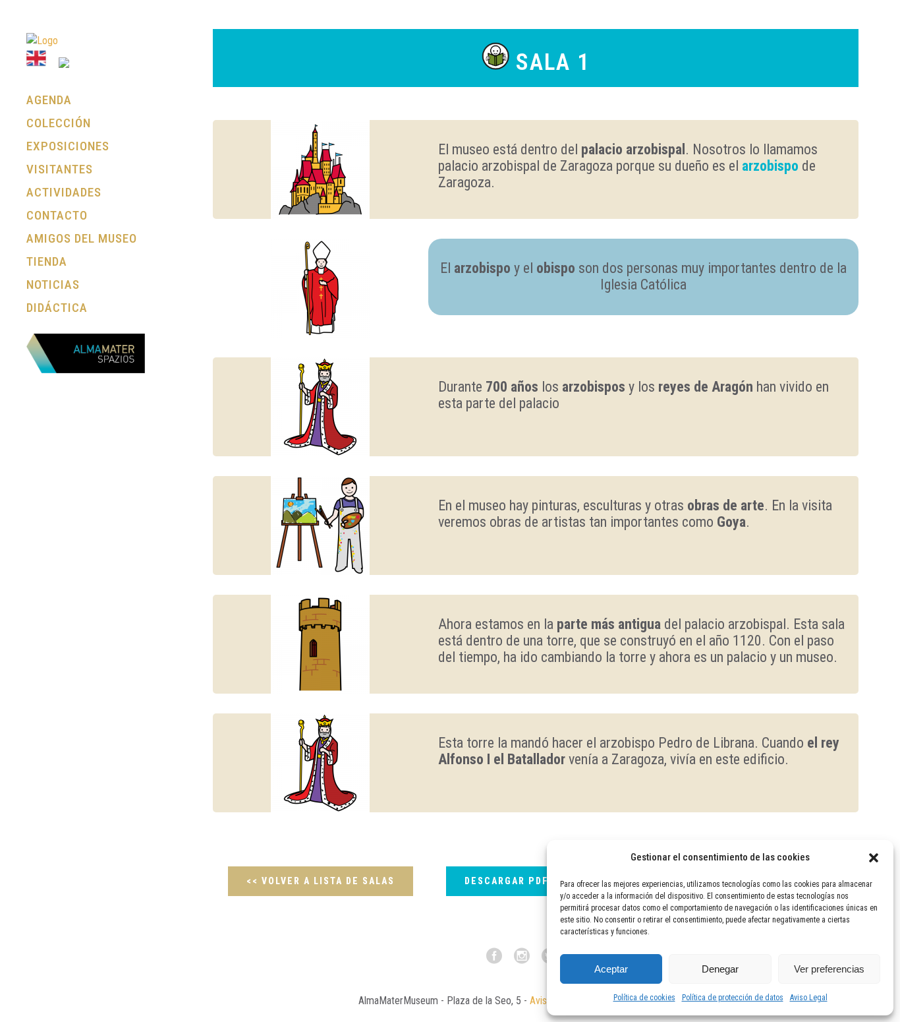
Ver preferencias (829, 969)
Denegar (720, 969)
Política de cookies (644, 997)
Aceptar (611, 969)
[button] (873, 857)
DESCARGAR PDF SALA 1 (525, 881)
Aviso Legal (809, 997)
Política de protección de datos (732, 997)
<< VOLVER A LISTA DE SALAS (320, 881)
